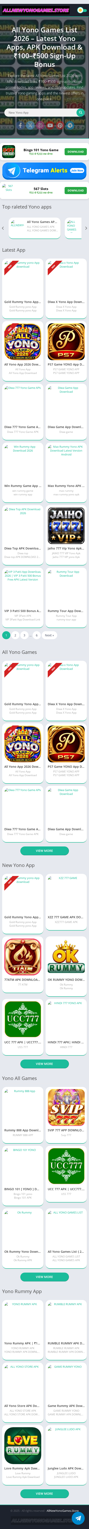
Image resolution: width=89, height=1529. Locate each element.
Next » (49, 635)
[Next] (86, 228)
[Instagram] (40, 125)
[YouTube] (50, 125)
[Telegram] (70, 125)
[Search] (80, 112)
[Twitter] (30, 125)
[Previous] (3, 228)
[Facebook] (20, 125)
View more (44, 851)
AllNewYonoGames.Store (63, 1511)
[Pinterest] (60, 125)
